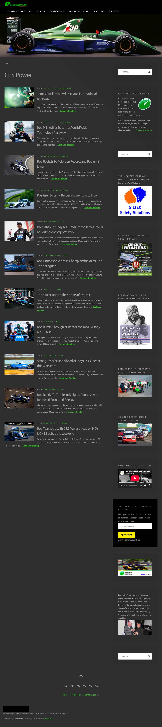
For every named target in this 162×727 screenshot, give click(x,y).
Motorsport (66, 88)
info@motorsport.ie (143, 130)
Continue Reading (67, 111)
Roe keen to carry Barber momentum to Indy (67, 195)
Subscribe (126, 535)
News (60, 222)
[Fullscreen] (149, 485)
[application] (135, 478)
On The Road (98, 11)
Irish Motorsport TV (78, 11)
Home (65, 695)
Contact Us (114, 11)
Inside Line (40, 11)
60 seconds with (57, 11)
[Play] (121, 485)
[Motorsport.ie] (81, 35)
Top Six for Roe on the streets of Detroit (63, 295)
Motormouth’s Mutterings (19, 11)
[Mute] (145, 485)
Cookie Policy (48, 718)
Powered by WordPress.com (83, 695)
